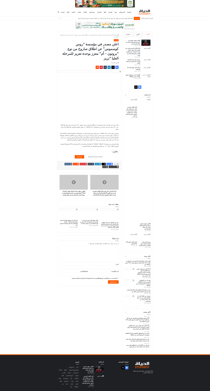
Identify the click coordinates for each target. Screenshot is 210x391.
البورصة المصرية (69, 375)
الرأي (68, 12)
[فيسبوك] (117, 67)
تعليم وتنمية (65, 378)
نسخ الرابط (79, 156)
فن (62, 384)
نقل (71, 386)
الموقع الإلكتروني (84, 271)
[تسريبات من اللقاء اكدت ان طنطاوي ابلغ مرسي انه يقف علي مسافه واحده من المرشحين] (129, 298)
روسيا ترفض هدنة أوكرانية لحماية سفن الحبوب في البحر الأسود (133, 61)
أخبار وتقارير (122, 12)
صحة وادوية (92, 12)
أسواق (65, 370)
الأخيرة (111, 35)
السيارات (99, 12)
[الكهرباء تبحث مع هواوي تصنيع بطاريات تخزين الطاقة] (145, 77)
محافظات (76, 386)
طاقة (105, 12)
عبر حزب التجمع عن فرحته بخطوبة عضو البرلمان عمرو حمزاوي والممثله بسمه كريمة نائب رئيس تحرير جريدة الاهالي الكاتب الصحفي (110, 225)
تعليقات (128, 34)
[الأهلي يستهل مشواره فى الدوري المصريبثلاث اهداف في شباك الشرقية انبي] (145, 43)
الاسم (117, 264)
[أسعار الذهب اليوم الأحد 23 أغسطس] (145, 70)
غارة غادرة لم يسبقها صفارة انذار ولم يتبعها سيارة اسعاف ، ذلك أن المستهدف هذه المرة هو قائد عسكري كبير (69, 223)
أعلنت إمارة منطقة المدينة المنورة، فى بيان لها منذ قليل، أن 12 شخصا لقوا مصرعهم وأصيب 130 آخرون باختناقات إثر (137, 262)
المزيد (63, 12)
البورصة (110, 12)
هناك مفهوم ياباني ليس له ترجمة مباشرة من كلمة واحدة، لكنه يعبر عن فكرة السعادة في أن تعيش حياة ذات (89, 222)
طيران (77, 384)
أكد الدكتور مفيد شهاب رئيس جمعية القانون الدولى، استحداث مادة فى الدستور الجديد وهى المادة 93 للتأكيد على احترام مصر (143, 272)
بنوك (116, 12)
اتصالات (85, 12)
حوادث (59, 378)
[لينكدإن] (109, 67)
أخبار (77, 367)
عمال (67, 384)
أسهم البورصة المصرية (73, 370)
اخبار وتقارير (75, 372)
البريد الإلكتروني (115, 271)
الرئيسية (129, 12)
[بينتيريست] (101, 67)
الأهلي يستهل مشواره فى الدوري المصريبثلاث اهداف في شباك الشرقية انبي (133, 42)
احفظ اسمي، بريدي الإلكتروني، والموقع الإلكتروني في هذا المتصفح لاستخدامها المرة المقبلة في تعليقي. (94, 278)
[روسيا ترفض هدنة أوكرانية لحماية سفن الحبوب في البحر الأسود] (145, 62)
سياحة (72, 381)
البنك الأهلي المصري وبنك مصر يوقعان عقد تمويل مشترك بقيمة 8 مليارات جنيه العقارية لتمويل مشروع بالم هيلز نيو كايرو (105, 18)
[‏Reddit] (97, 67)
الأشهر (138, 34)
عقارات (79, 12)
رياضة (77, 381)
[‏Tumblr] (105, 67)
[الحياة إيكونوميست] (145, 12)
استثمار (73, 12)
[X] (113, 67)
